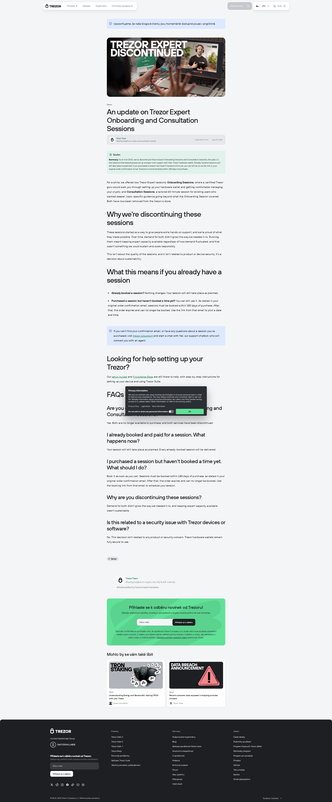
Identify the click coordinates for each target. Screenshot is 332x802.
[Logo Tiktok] (72, 784)
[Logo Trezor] (53, 6)
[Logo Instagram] (62, 784)
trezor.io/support (143, 335)
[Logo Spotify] (83, 784)
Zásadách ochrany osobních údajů (172, 637)
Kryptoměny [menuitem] (101, 6)
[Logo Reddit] (57, 784)
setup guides (119, 376)
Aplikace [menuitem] (87, 6)
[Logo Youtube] (77, 784)
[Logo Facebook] (67, 784)
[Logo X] (51, 784)
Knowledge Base (143, 376)
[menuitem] (72, 6)
